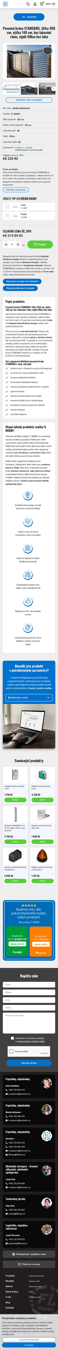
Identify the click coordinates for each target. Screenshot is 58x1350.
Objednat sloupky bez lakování (22, 281)
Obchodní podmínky (36, 1276)
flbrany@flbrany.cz (16, 1155)
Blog (8, 1302)
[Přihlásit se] (35, 4)
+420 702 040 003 (16, 1116)
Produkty (10, 1276)
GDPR (31, 1292)
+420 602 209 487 (16, 1210)
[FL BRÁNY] (5, 4)
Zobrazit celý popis (16, 190)
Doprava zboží (34, 1281)
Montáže (10, 1281)
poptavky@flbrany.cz (17, 1243)
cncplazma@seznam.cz (19, 1094)
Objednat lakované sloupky (20, 288)
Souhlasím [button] (29, 1345)
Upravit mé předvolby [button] (29, 1339)
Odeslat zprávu (29, 1063)
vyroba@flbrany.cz (16, 1214)
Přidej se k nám (35, 1297)
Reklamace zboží (35, 1286)
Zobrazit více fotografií (29, 100)
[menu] (53, 4)
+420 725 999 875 (16, 1239)
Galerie (9, 1286)
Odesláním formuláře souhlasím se (30, 1039)
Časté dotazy (12, 1292)
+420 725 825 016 (16, 1090)
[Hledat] (28, 4)
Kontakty (10, 1308)
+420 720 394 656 (16, 1183)
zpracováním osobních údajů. (31, 1041)
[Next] (53, 88)
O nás (8, 1297)
